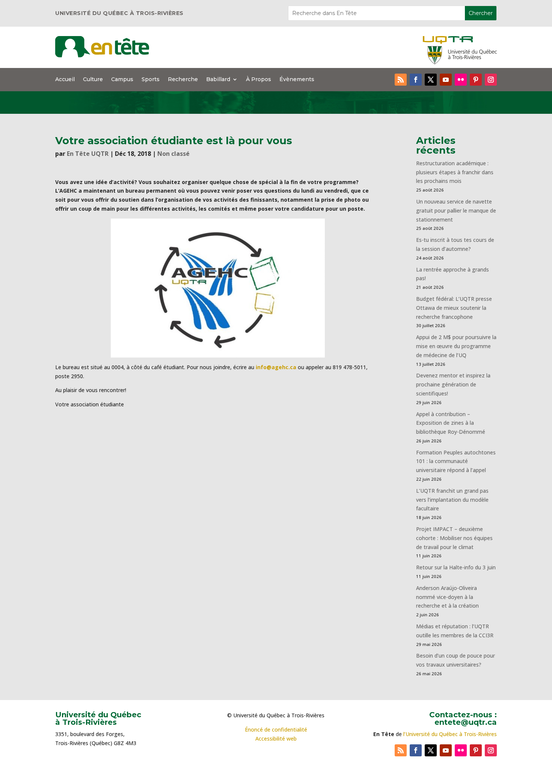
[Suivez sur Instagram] (491, 80)
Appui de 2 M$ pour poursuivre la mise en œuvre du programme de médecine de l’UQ (456, 346)
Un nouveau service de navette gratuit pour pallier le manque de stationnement (456, 210)
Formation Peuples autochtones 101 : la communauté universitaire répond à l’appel (456, 461)
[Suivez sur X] (431, 80)
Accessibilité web (276, 738)
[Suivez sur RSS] (401, 80)
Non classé (173, 153)
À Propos (258, 80)
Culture (93, 80)
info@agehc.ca (276, 367)
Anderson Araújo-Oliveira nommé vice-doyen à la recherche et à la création (447, 597)
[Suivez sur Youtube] (446, 80)
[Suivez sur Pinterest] (476, 80)
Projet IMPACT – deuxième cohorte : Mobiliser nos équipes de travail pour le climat (454, 538)
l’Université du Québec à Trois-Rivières (450, 734)
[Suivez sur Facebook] (416, 80)
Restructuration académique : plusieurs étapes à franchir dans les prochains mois (454, 172)
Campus (122, 80)
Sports (151, 80)
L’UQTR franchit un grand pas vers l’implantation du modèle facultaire (452, 499)
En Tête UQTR (88, 153)
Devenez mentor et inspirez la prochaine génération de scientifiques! (453, 384)
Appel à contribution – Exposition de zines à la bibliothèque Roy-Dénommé (450, 423)
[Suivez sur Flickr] (461, 80)
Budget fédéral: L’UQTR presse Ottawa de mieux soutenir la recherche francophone (454, 307)
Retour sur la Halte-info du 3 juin (456, 567)
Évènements (296, 80)
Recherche (183, 80)
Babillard (218, 80)
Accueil (65, 80)
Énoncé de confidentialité (276, 729)
